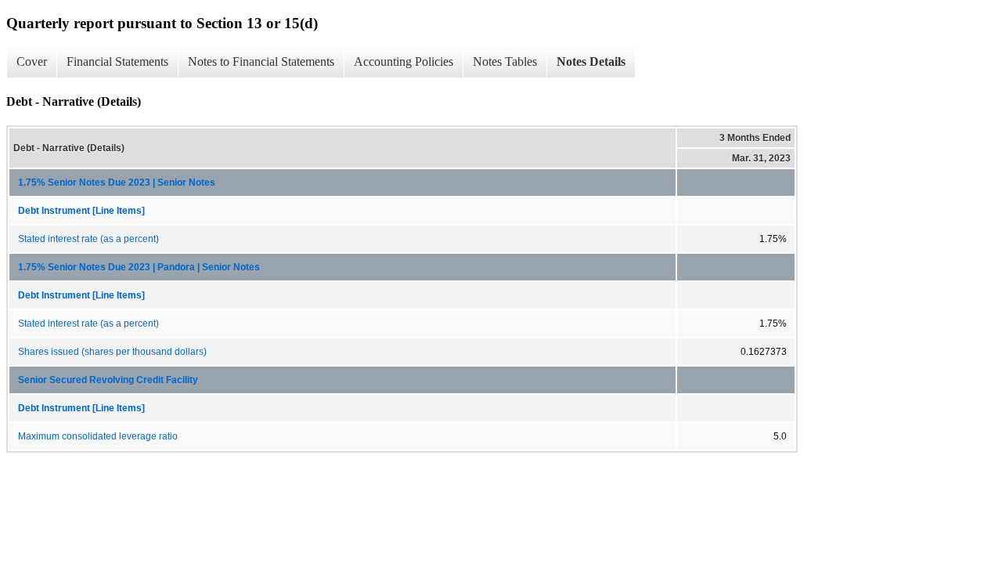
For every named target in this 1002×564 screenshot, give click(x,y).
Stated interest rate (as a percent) (88, 239)
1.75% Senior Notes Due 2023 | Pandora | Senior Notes (139, 267)
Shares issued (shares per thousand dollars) (112, 351)
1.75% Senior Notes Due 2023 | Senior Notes (116, 182)
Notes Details (591, 61)
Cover (31, 61)
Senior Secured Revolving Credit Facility (108, 380)
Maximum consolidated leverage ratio (98, 436)
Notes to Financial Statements (261, 61)
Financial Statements (117, 61)
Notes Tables (505, 61)
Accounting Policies (403, 61)
